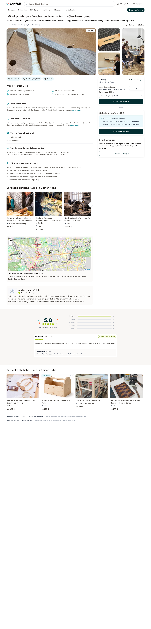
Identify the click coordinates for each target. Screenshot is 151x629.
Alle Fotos (91, 31)
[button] (50, 252)
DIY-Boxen (34, 10)
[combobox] (69, 4)
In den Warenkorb (121, 101)
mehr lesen (76, 110)
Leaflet (88, 269)
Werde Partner (70, 10)
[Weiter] (90, 204)
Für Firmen (46, 10)
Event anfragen (136, 10)
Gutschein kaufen (121, 131)
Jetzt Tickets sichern (107, 87)
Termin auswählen (106, 92)
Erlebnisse (11, 10)
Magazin (57, 10)
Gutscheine (22, 10)
